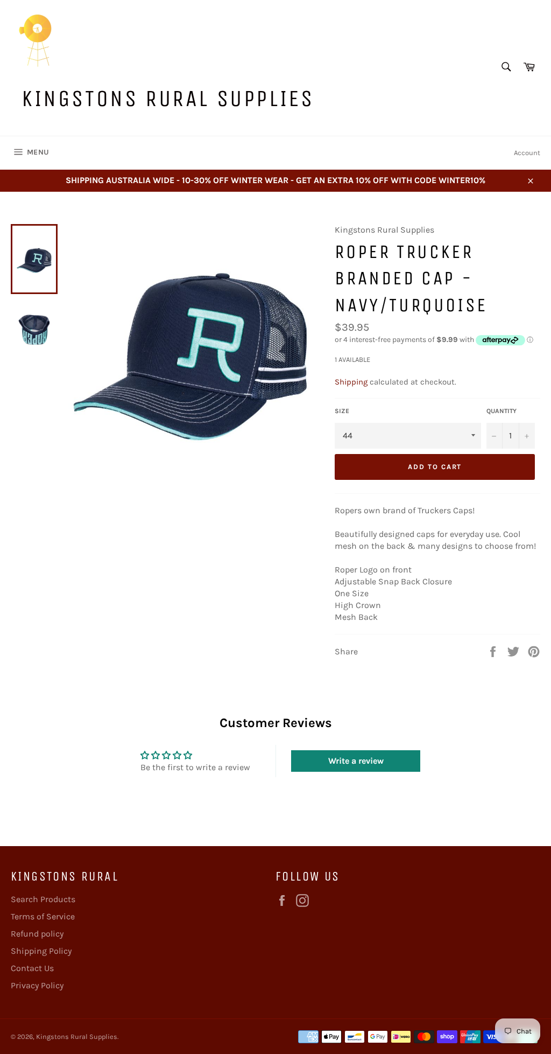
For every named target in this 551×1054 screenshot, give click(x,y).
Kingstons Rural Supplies (168, 98)
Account (527, 153)
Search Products (43, 899)
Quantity (501, 411)
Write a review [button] (356, 761)
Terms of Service (43, 916)
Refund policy (37, 934)
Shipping (351, 382)
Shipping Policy (41, 951)
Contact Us (32, 968)
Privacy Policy (37, 985)
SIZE (342, 411)
